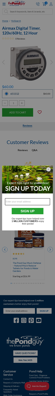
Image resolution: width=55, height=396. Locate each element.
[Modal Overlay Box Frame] (27, 198)
